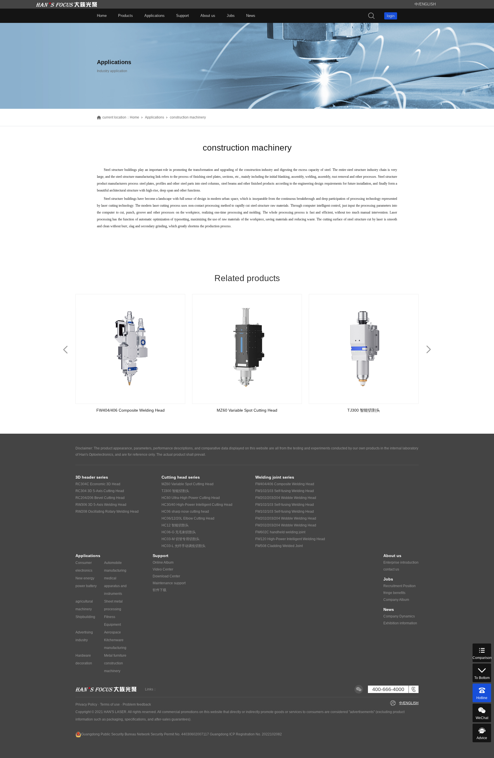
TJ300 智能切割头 (175, 491)
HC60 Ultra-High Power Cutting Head (191, 498)
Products (125, 15)
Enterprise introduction (401, 562)
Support (182, 15)
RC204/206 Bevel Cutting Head (100, 498)
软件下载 (159, 590)
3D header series (91, 477)
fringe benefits (394, 593)
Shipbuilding (85, 617)
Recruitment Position (399, 586)
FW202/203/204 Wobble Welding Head (285, 498)
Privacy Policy (86, 704)
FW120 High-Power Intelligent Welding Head (290, 539)
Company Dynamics (399, 616)
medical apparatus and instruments (115, 586)
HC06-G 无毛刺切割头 (179, 532)
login (391, 16)
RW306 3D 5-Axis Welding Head (100, 505)
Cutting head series (181, 477)
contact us (391, 569)
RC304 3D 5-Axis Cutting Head (99, 491)
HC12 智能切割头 (175, 525)
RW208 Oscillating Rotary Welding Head (107, 512)
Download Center (166, 576)
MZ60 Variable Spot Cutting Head (188, 484)
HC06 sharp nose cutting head (185, 512)
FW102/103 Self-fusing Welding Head (284, 491)
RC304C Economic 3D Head (97, 484)
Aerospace (112, 632)
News (250, 15)
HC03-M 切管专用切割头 (181, 539)
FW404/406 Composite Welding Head (284, 484)
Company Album (396, 600)
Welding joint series (274, 477)
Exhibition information (400, 623)
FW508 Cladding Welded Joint (279, 546)
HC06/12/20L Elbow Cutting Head (188, 518)
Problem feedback (137, 704)
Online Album (163, 562)
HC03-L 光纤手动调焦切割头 (184, 546)
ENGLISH (427, 4)
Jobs (231, 15)
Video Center (163, 569)
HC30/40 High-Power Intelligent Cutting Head (197, 505)
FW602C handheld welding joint (280, 532)
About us (207, 15)
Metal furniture (115, 656)
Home (102, 15)
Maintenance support (169, 583)
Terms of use (110, 704)
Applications (154, 15)
